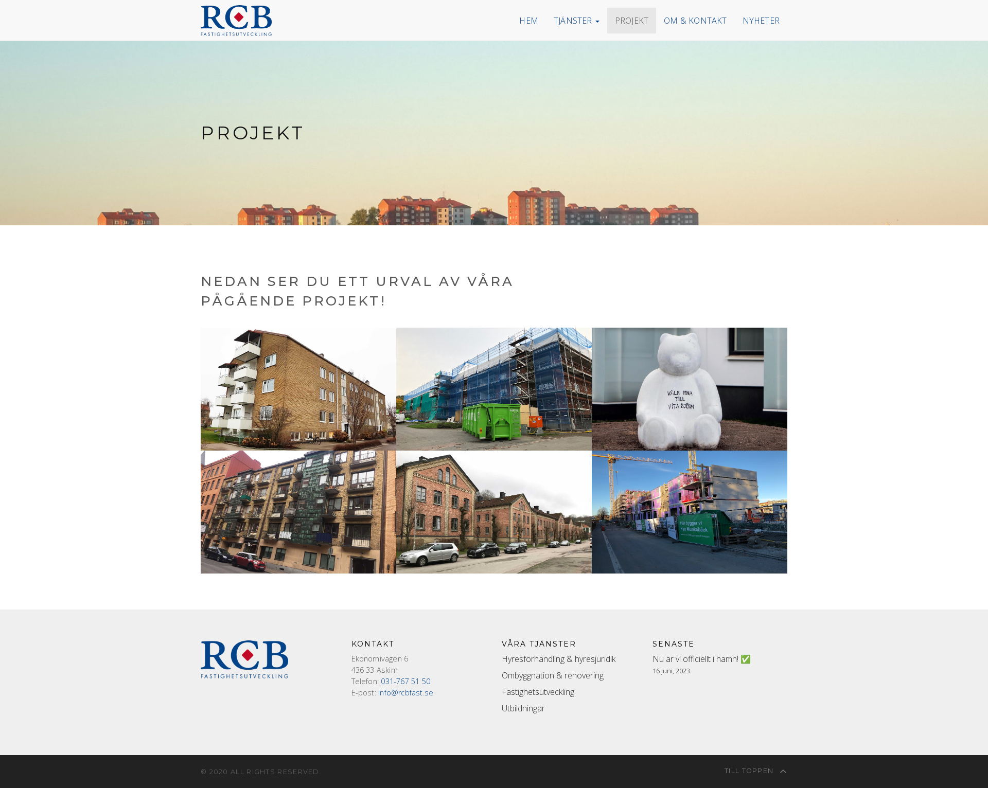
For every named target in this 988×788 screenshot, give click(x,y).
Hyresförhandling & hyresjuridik (558, 659)
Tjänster (574, 20)
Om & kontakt (695, 20)
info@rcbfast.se (405, 692)
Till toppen (750, 771)
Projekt (631, 20)
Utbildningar (523, 708)
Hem (528, 20)
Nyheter (761, 20)
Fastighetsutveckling (538, 691)
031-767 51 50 (405, 681)
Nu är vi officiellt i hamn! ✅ (701, 659)
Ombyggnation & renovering (553, 675)
